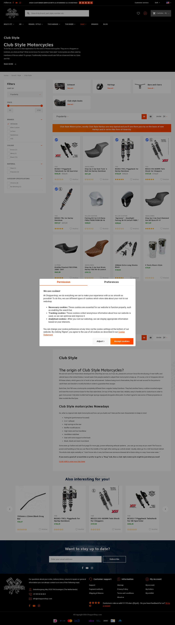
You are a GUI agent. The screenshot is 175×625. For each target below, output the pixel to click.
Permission (63, 282)
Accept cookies (122, 341)
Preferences (111, 282)
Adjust (100, 341)
